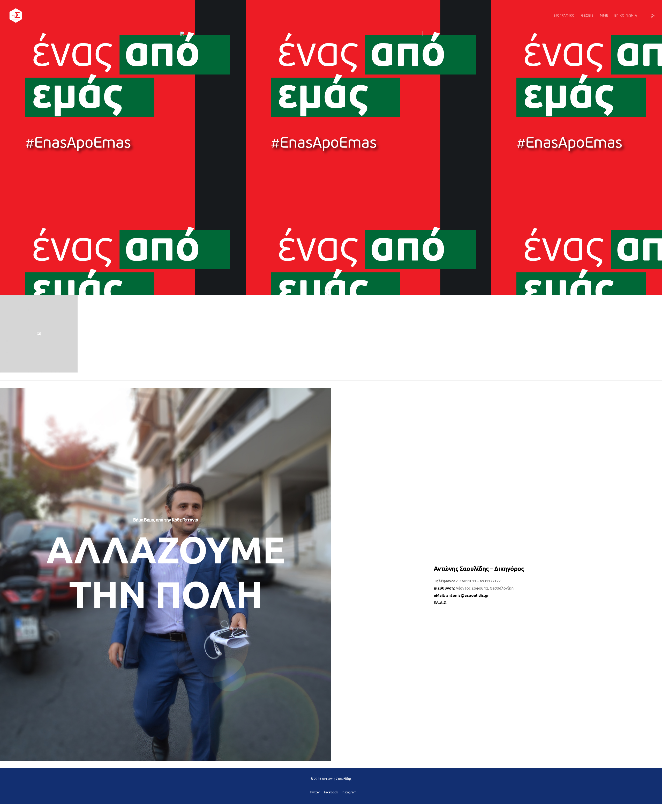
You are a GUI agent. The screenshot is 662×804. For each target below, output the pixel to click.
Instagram (349, 792)
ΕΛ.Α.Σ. (440, 602)
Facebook (331, 792)
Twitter (315, 792)
